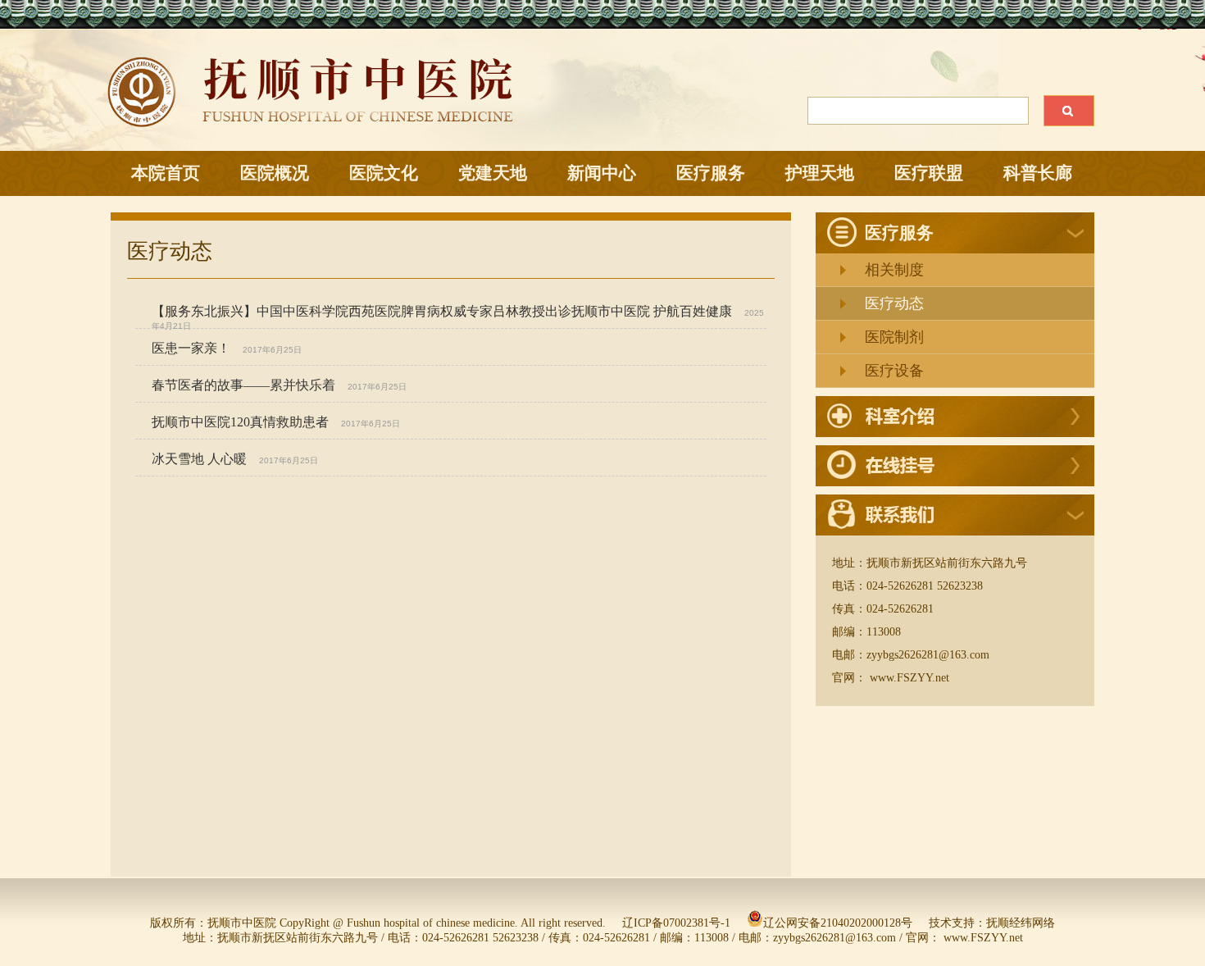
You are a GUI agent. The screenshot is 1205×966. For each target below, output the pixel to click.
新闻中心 (601, 173)
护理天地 (819, 173)
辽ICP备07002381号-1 (676, 923)
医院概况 (274, 173)
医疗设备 (894, 370)
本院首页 (165, 173)
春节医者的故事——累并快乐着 (243, 385)
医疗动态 (894, 303)
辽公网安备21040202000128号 (837, 923)
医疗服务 (710, 173)
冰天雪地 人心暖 (199, 459)
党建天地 (492, 173)
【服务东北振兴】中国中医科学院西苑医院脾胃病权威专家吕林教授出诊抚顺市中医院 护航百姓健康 (442, 311)
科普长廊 (1037, 173)
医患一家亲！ (191, 348)
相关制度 (894, 270)
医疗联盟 (928, 173)
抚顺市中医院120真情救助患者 (240, 422)
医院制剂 (894, 337)
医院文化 (383, 173)
